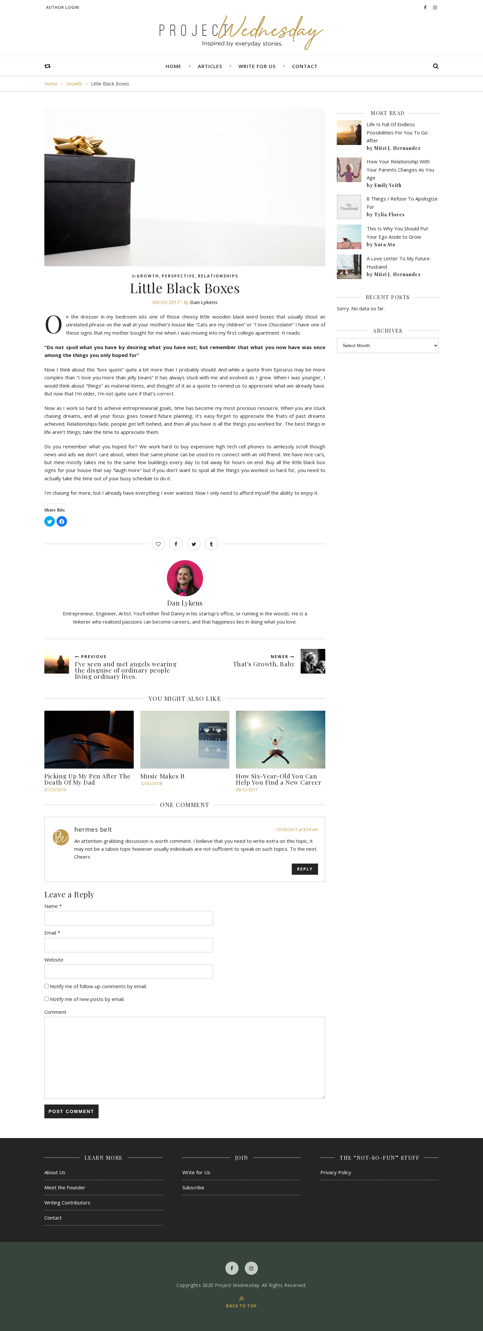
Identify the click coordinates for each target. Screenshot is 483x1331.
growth (74, 84)
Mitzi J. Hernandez (397, 148)
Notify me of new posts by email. (87, 999)
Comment (55, 1012)
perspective (178, 276)
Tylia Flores (389, 214)
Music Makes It (162, 776)
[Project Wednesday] (241, 33)
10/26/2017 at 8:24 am (297, 829)
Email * (52, 932)
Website (53, 959)
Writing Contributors (67, 1202)
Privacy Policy (335, 1172)
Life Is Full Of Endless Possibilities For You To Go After (397, 132)
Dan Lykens (204, 302)
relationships (218, 276)
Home (173, 66)
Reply (305, 869)
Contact (305, 66)
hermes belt (93, 829)
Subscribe (193, 1187)
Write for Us (257, 66)
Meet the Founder (64, 1187)
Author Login (62, 7)
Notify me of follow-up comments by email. (98, 986)
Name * (53, 906)
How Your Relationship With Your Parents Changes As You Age (400, 169)
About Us (54, 1172)
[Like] (158, 543)
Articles (210, 66)
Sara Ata (384, 244)
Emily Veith (388, 185)
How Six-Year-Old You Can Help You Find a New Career (278, 779)
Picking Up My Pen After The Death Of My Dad (87, 779)
